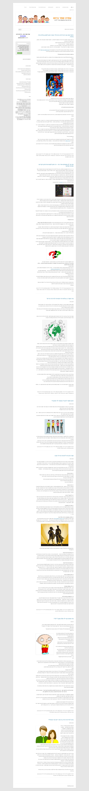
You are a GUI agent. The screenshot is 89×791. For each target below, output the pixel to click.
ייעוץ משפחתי (53, 155)
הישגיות (17, 104)
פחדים (17, 117)
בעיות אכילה (29, 101)
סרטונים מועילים (50, 7)
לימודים (43, 289)
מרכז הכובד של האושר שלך (26, 73)
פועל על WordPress (70, 785)
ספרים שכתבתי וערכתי (32, 7)
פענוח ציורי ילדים (27, 118)
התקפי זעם (65, 712)
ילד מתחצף (52, 393)
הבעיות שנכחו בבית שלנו (45, 49)
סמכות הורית (52, 712)
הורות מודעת (58, 155)
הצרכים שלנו (68, 140)
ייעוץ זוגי (65, 775)
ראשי (73, 7)
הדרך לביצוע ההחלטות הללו (59, 518)
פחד (20, 117)
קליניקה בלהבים (21, 37)
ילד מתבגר (23, 112)
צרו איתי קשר (72, 9)
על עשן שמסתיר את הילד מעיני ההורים (24, 68)
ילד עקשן (61, 289)
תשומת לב (67, 156)
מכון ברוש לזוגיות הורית (42, 7)
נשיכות (29, 115)
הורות (66, 155)
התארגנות (24, 106)
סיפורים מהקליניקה (65, 7)
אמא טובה (19, 99)
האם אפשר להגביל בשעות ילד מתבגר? (63, 401)
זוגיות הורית (65, 289)
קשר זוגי (54, 775)
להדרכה (61, 182)
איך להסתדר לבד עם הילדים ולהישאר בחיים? (23, 71)
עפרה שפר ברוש (67, 153)
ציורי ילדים (21, 118)
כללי (51, 391)
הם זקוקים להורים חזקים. (55, 269)
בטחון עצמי (21, 100)
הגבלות (18, 101)
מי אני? (25, 7)
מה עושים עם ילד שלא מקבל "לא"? (64, 618)
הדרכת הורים (69, 155)
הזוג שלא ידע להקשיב (27, 74)
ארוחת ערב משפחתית (27, 100)
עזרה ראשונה (58, 7)
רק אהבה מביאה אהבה (23, 81)
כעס (17, 112)
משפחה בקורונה (41, 155)
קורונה (70, 156)
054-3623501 (23, 36)
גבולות (24, 101)
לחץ (46, 289)
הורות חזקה (62, 155)
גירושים (67, 393)
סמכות (40, 289)
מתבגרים (58, 448)
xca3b (69, 391)
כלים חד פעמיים (41, 393)
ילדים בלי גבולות (47, 155)
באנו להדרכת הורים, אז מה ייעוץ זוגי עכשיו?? (61, 719)
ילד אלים (28, 111)
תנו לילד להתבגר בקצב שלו (26, 70)
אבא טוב (39, 153)
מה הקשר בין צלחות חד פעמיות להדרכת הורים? (60, 298)
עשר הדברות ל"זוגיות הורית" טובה (64, 455)
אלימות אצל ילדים (24, 99)
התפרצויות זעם (27, 107)
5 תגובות (72, 621)
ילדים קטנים (28, 112)
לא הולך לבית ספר (50, 289)
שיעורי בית (25, 119)
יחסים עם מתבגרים (70, 448)
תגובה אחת (72, 301)
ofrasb (29, 81)
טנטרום (61, 712)
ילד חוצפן (56, 393)
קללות (18, 118)
